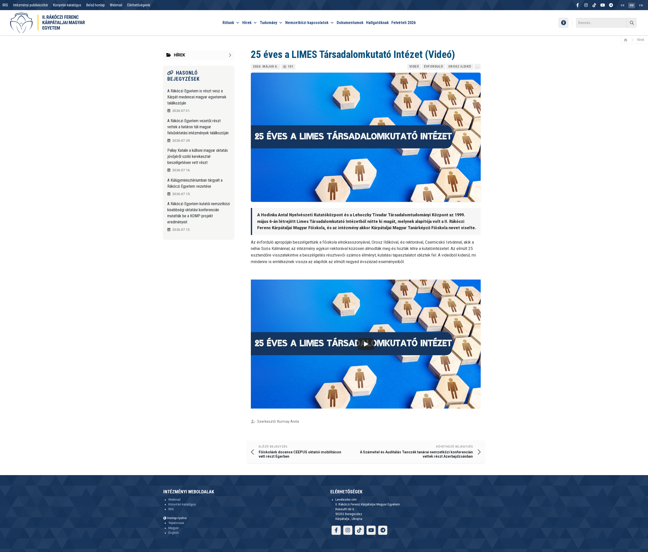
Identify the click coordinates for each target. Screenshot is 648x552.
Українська (176, 523)
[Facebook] (577, 5)
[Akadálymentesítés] (563, 23)
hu (632, 5)
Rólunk (228, 22)
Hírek (247, 22)
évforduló (433, 66)
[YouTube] (602, 5)
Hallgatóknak (377, 22)
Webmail (116, 5)
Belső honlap (95, 5)
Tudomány (268, 22)
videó (414, 66)
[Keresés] (631, 23)
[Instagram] (586, 5)
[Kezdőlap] (627, 40)
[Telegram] (611, 5)
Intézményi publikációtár (30, 5)
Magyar (173, 528)
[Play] (365, 344)
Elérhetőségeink (138, 5)
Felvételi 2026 (403, 22)
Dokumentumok (350, 22)
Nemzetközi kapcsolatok (307, 22)
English (173, 533)
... (477, 66)
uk (622, 5)
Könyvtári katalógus (67, 5)
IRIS (5, 5)
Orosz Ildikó (459, 66)
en (641, 5)
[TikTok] (594, 5)
